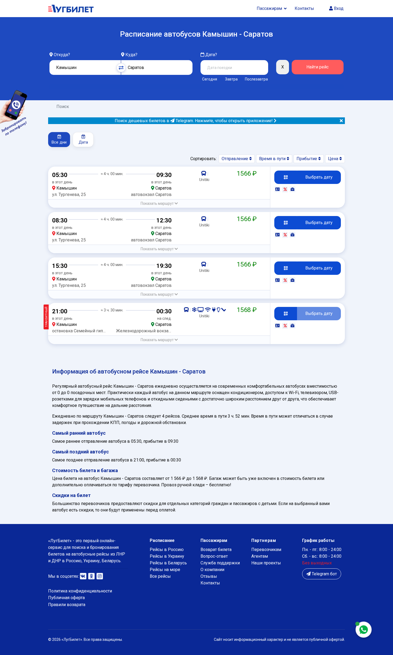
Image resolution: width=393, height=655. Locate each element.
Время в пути (273, 158)
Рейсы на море (165, 569)
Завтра (231, 79)
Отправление (235, 158)
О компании (212, 569)
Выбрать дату (319, 177)
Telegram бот (324, 573)
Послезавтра (256, 79)
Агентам (259, 556)
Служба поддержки (220, 562)
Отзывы (209, 576)
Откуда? (62, 54)
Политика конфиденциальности (80, 591)
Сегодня (209, 79)
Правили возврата (66, 604)
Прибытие (307, 158)
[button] (159, 203)
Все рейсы (160, 576)
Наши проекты (266, 562)
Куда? (131, 54)
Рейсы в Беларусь (168, 562)
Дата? (210, 54)
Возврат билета (216, 549)
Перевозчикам (266, 549)
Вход (338, 8)
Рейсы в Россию (167, 549)
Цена (333, 158)
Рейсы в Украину (167, 556)
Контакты (304, 8)
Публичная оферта (66, 597)
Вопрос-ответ (214, 556)
